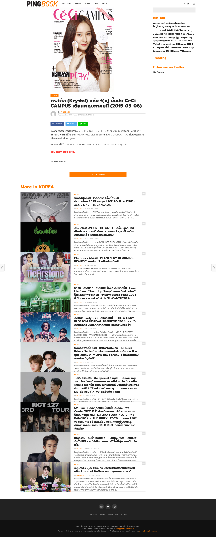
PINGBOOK (65, 112)
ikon (190, 34)
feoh (183, 30)
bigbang (158, 26)
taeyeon (157, 51)
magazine (165, 40)
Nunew (184, 41)
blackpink (169, 26)
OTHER (104, 3)
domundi (156, 31)
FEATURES (67, 3)
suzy (191, 47)
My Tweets (158, 72)
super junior (181, 47)
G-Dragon (190, 31)
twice (170, 50)
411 (163, 23)
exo (162, 30)
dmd (188, 26)
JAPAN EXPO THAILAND (163, 38)
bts (177, 26)
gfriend (157, 33)
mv (177, 41)
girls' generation (171, 34)
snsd (190, 44)
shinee (172, 44)
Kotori (79, 209)
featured (173, 30)
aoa (167, 23)
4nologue (157, 23)
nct (180, 40)
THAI (95, 3)
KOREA (78, 3)
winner (177, 51)
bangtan (180, 23)
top (163, 51)
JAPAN (87, 3)
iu (193, 34)
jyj (174, 37)
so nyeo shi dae (164, 47)
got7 (185, 33)
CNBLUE (182, 26)
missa (173, 40)
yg (182, 50)
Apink (172, 23)
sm (178, 43)
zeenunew (187, 51)
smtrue (183, 44)
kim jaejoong (186, 37)
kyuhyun (156, 41)
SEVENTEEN (165, 44)
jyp (178, 37)
